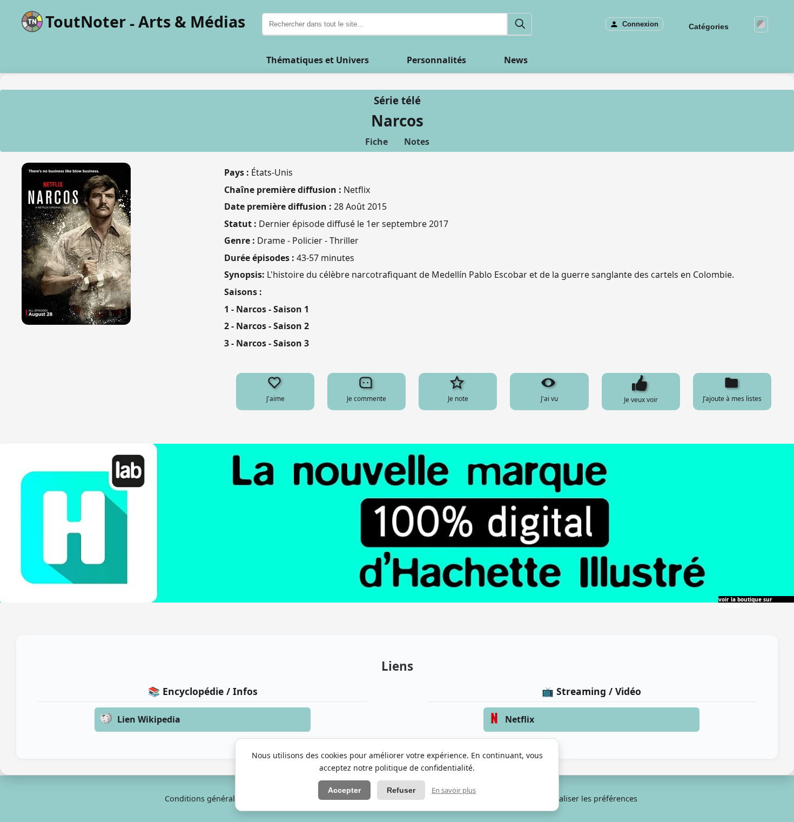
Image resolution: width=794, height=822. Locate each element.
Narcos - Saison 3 (272, 343)
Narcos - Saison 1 (272, 309)
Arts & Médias (191, 21)
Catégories (709, 26)
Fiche (376, 142)
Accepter (344, 790)
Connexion (640, 24)
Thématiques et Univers (317, 60)
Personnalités (436, 60)
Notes (416, 142)
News (516, 60)
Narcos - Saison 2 (272, 326)
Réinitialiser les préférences (586, 798)
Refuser (401, 790)
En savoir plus (454, 790)
